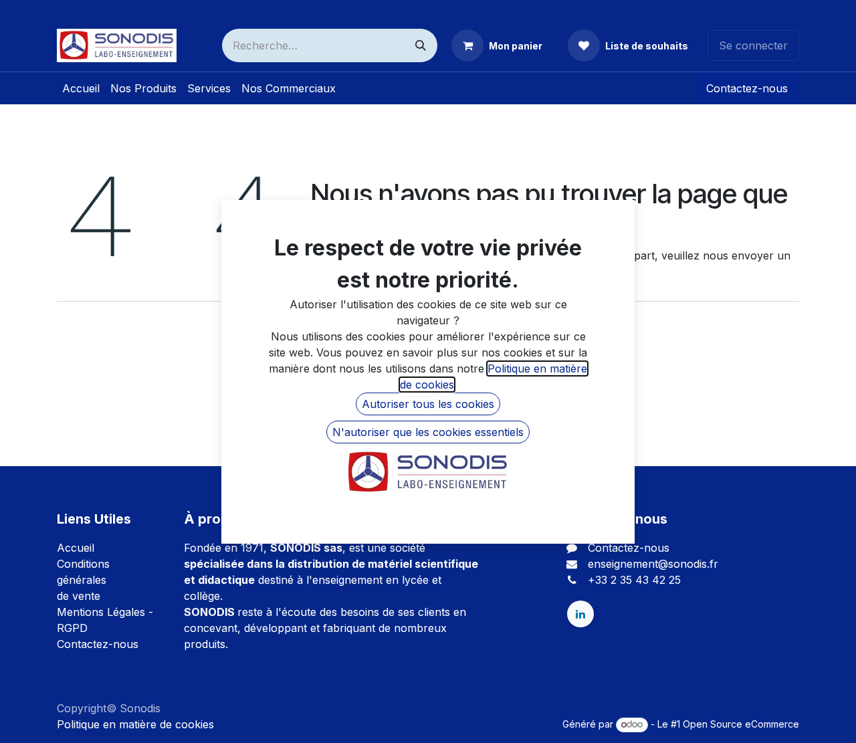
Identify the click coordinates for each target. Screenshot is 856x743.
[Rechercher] (420, 45)
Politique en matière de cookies (135, 724)
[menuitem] (81, 88)
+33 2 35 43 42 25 (634, 580)
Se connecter (753, 45)
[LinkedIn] (580, 614)
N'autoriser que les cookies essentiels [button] (428, 432)
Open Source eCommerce (741, 724)
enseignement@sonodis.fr (653, 563)
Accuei (74, 547)
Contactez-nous (747, 88)
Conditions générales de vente (83, 580)
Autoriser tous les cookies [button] (428, 404)
